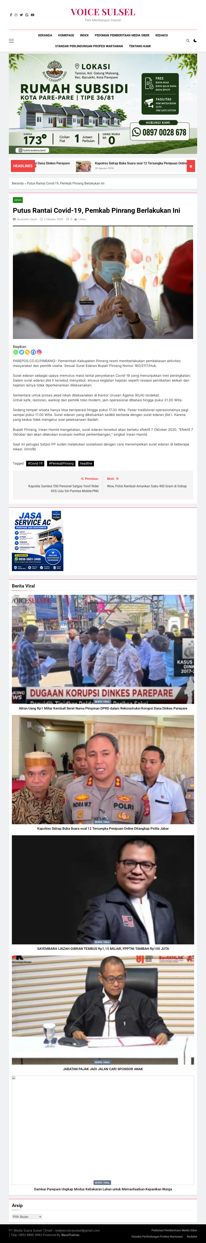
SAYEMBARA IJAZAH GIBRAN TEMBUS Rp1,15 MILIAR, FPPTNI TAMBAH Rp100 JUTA (103, 949)
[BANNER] (103, 104)
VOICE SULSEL (103, 11)
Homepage (66, 35)
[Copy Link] (27, 352)
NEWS (17, 200)
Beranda (45, 35)
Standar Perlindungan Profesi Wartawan (89, 46)
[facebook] (11, 15)
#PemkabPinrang (61, 463)
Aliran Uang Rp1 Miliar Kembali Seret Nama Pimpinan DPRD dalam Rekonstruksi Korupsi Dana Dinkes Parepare (103, 708)
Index (84, 35)
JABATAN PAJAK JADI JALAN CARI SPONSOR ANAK (103, 1069)
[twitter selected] (21, 15)
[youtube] (33, 15)
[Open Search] (188, 40)
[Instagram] (39, 352)
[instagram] (16, 15)
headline (86, 463)
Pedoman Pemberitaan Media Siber (122, 35)
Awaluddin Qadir (27, 219)
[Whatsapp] (15, 352)
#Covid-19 (35, 463)
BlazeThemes (70, 1235)
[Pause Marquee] (191, 166)
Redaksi (162, 35)
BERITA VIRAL (102, 701)
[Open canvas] (11, 40)
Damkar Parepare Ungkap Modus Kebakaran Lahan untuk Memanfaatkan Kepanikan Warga (103, 1189)
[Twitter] (21, 352)
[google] (27, 15)
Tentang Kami (140, 46)
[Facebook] (33, 352)
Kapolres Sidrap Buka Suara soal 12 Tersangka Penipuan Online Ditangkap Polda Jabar (118, 163)
